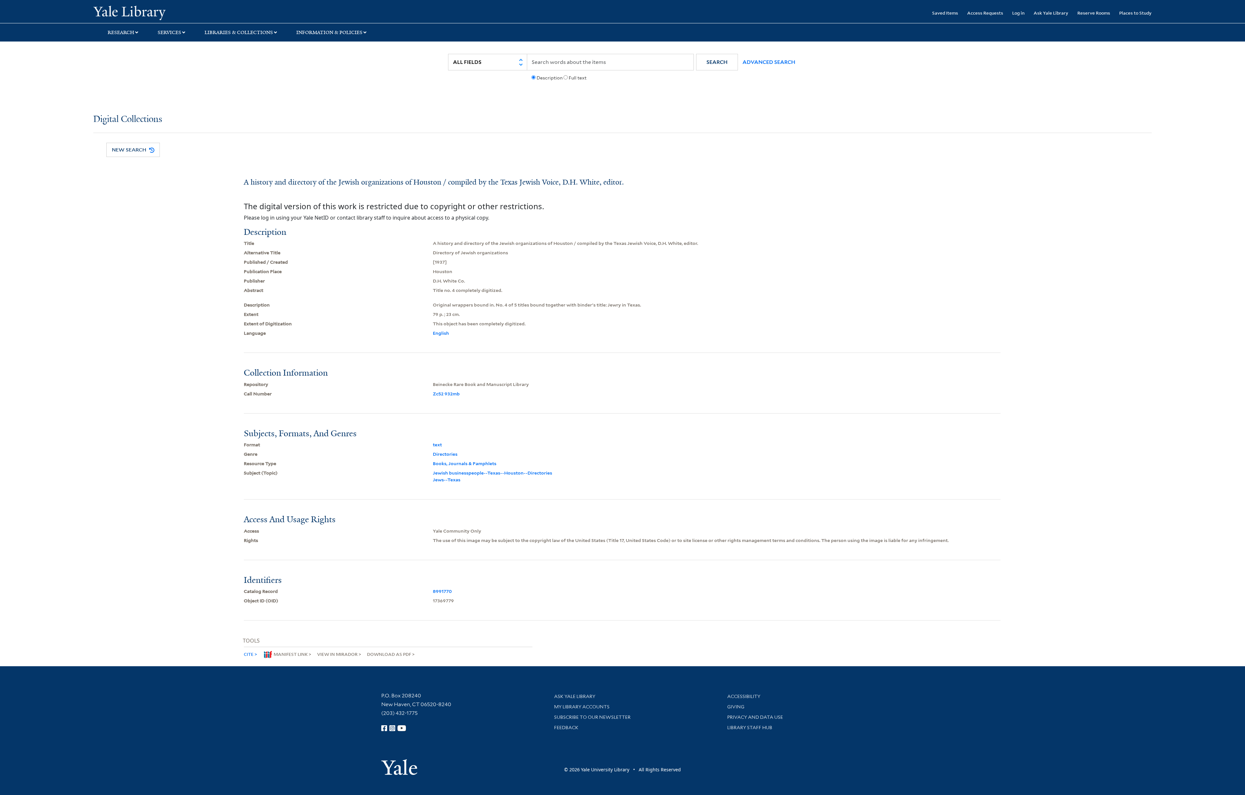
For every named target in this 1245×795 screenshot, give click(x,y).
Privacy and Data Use (755, 717)
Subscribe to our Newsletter (592, 717)
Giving (735, 706)
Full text (578, 77)
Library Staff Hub (749, 727)
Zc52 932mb (446, 393)
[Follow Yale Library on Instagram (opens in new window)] (392, 728)
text (437, 444)
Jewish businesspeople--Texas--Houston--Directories (492, 473)
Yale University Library (172, 12)
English (441, 333)
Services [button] (169, 32)
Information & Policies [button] (329, 32)
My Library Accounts (582, 706)
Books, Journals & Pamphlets (464, 463)
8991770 (442, 591)
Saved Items (945, 13)
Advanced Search (768, 62)
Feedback (566, 727)
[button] (717, 62)
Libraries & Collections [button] (239, 32)
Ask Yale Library (1051, 13)
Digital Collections (127, 119)
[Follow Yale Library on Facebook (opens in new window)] (384, 728)
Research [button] (121, 32)
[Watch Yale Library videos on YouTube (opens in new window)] (401, 728)
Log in (1018, 13)
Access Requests (985, 13)
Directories (445, 454)
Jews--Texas (446, 479)
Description (550, 77)
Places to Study (1135, 13)
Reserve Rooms (1093, 13)
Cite (249, 654)
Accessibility (743, 696)
